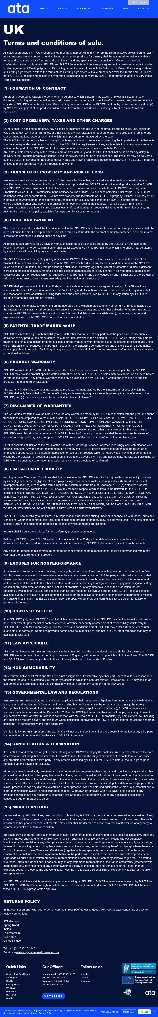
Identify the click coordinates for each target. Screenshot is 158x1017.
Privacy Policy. (46, 1013)
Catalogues (11, 977)
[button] (62, 8)
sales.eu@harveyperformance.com (37, 952)
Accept (144, 1011)
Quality (9, 981)
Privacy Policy (13, 984)
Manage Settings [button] (109, 1011)
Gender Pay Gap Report (18, 974)
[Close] (154, 1012)
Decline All (128, 1011)
